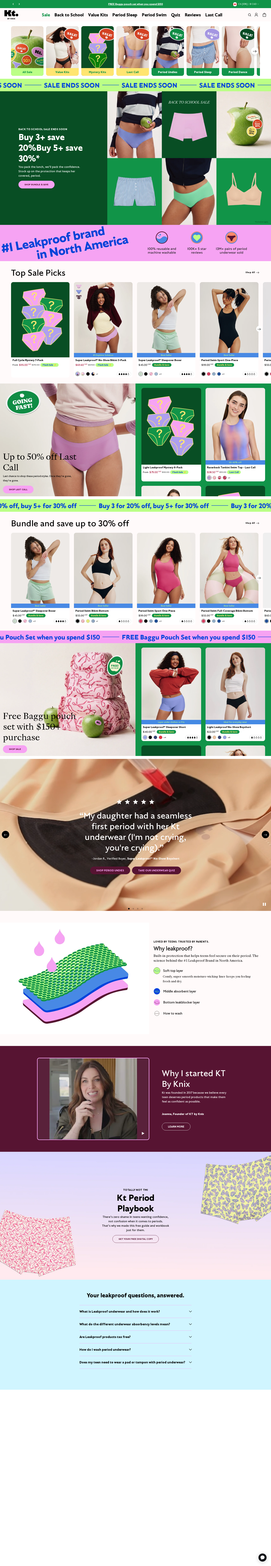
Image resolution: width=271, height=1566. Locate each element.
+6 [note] (229, 737)
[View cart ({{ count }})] (264, 15)
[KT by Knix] (11, 14)
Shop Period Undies (110, 870)
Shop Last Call (18, 489)
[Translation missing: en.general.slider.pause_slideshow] (264, 904)
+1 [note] (97, 374)
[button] (129, 908)
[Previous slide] (5, 834)
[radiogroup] (86, 374)
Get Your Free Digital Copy (136, 1239)
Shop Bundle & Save (36, 184)
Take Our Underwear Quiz (156, 870)
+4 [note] (223, 621)
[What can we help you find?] (249, 15)
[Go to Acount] (256, 15)
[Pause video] (142, 1133)
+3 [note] (160, 374)
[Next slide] (254, 51)
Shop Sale (15, 749)
